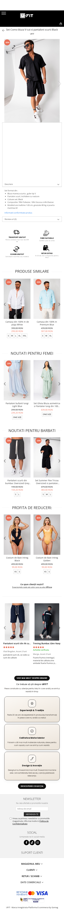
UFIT (32, 33)
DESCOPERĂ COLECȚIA (32, 786)
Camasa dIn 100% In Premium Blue (47, 323)
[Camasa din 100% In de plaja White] (17, 299)
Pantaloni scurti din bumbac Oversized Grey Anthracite (17, 482)
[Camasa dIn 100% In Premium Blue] (46, 299)
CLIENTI (30, 869)
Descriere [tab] (9, 184)
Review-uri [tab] (11, 219)
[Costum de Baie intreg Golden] (46, 534)
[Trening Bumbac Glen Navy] (47, 622)
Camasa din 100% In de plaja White (17, 323)
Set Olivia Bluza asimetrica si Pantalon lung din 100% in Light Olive (47, 405)
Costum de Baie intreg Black (17, 559)
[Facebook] (26, 842)
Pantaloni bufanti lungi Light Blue (17, 405)
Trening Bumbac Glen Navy (46, 643)
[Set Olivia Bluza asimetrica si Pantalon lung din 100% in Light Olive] (46, 380)
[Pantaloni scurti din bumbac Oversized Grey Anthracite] (17, 457)
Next (59, 84)
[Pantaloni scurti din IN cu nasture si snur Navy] (17, 622)
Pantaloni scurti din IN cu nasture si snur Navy (27, 643)
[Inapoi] (2, 30)
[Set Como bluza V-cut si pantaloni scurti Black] (32, 80)
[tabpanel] (32, 80)
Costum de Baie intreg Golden (47, 559)
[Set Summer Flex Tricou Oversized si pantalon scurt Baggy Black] (46, 457)
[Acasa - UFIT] (32, 15)
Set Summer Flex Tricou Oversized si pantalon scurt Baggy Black (47, 482)
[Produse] (4, 14)
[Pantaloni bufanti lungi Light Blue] (17, 380)
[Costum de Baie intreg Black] (17, 534)
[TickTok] (32, 842)
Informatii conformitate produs (18, 212)
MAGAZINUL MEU (31, 863)
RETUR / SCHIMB (31, 876)
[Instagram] (37, 842)
